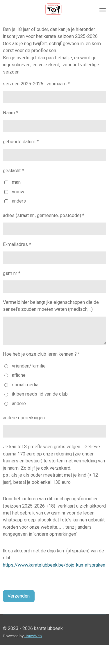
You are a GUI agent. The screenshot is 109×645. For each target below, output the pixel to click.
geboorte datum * (21, 141)
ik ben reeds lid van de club (40, 394)
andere (19, 403)
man (16, 182)
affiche (19, 375)
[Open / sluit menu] (102, 10)
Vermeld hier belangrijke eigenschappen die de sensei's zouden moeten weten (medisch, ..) (51, 305)
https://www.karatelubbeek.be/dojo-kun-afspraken (54, 565)
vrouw (18, 191)
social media (25, 384)
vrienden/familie (29, 366)
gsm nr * (11, 273)
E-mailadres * (17, 244)
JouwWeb (33, 635)
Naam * (10, 112)
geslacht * (13, 170)
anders (19, 201)
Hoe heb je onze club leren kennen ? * (41, 354)
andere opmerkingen (24, 417)
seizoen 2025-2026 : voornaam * (36, 84)
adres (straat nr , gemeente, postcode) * (43, 215)
